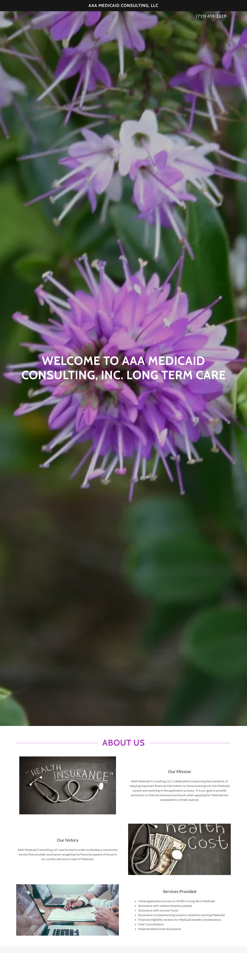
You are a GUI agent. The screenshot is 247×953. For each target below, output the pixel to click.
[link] (123, 6)
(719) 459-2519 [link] (211, 16)
